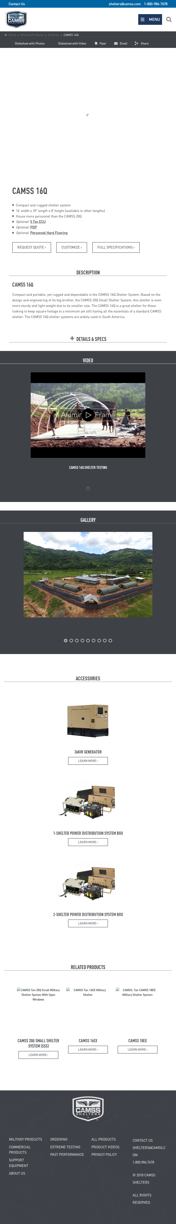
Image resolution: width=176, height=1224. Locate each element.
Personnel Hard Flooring (49, 233)
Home (12, 35)
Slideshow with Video (72, 43)
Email (123, 43)
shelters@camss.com (125, 4)
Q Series (53, 35)
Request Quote (31, 247)
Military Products (32, 35)
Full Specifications (116, 247)
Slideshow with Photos (30, 43)
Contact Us (17, 4)
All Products (103, 1139)
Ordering (58, 1139)
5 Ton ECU (38, 221)
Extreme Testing (65, 1147)
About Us (17, 1173)
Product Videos (105, 1147)
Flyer (103, 43)
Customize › (71, 247)
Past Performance (67, 1154)
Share (145, 43)
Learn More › (88, 760)
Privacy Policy (104, 1154)
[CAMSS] (88, 1109)
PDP (33, 227)
